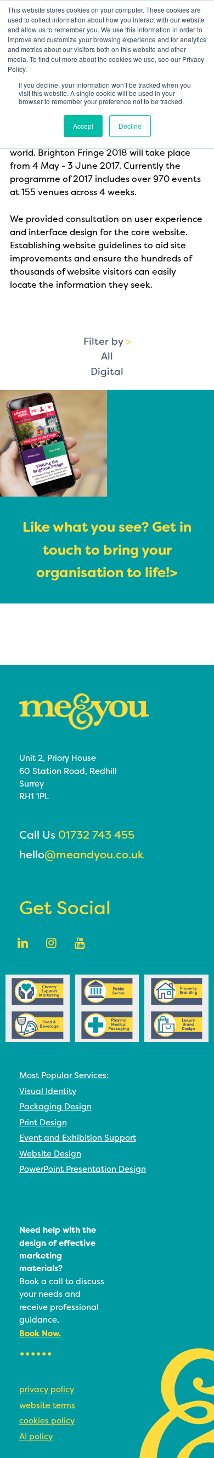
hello (81, 854)
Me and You (84, 711)
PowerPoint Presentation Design (82, 1169)
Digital (107, 371)
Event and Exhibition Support (77, 1137)
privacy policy (46, 1389)
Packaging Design (55, 1106)
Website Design (50, 1153)
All (107, 356)
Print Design (43, 1122)
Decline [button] (130, 125)
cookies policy (47, 1420)
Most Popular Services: (64, 1075)
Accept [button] (83, 125)
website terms (47, 1405)
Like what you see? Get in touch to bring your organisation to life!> (107, 550)
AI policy (36, 1436)
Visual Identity (47, 1091)
